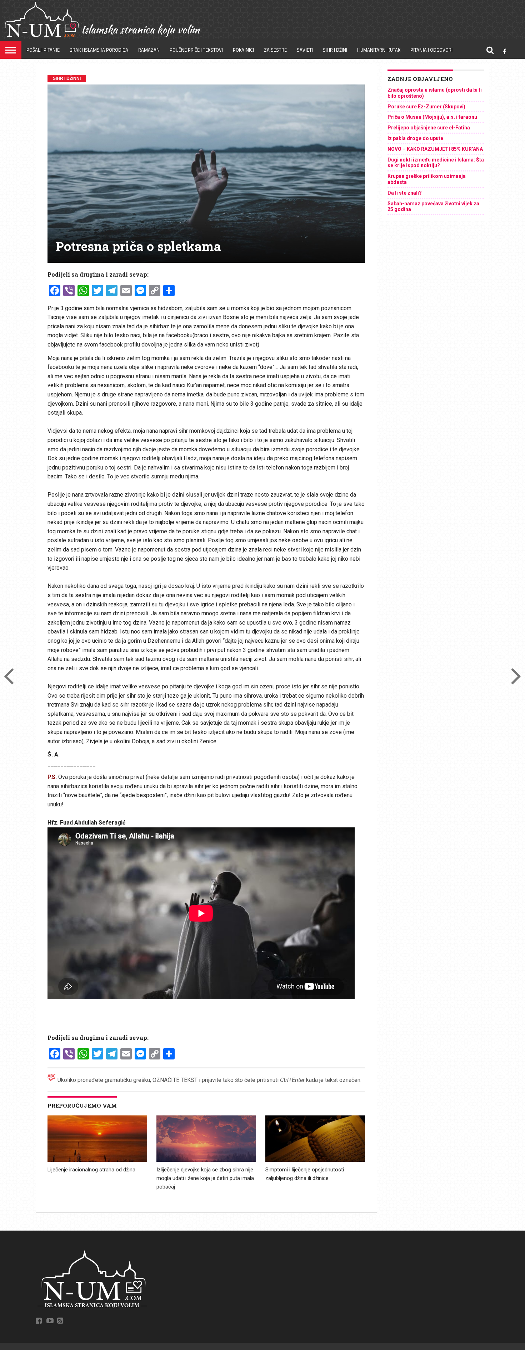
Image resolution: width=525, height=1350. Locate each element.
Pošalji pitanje (43, 49)
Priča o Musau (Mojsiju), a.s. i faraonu (432, 117)
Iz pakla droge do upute (415, 138)
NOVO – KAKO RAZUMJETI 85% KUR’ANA (435, 149)
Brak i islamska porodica (99, 49)
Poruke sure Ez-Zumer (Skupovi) (426, 106)
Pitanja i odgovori (431, 49)
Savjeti (305, 49)
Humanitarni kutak (378, 49)
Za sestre (275, 49)
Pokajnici (243, 49)
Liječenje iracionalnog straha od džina (91, 1169)
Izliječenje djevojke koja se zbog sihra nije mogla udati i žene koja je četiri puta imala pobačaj (205, 1178)
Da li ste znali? (405, 193)
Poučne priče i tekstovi (196, 49)
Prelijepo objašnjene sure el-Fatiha (429, 127)
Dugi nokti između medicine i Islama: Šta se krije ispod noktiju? (436, 163)
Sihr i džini (335, 49)
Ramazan (149, 49)
